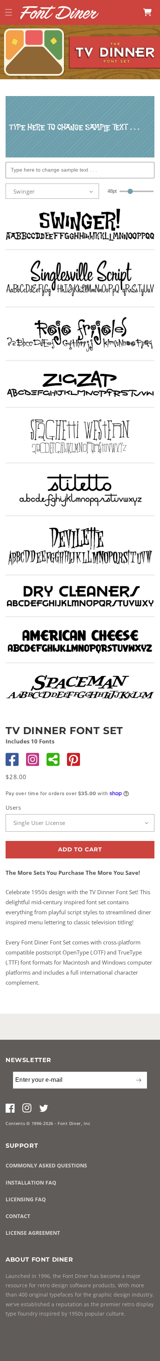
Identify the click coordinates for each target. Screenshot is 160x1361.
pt (112, 191)
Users (13, 807)
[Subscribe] (138, 1080)
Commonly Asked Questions (46, 1165)
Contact (18, 1216)
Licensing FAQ (26, 1199)
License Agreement (33, 1232)
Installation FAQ (31, 1182)
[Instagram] (32, 759)
